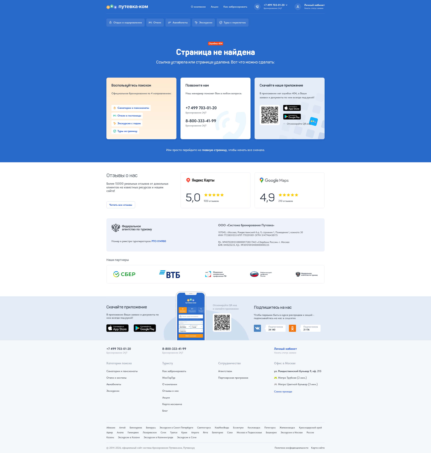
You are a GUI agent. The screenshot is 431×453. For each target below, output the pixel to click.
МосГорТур (168, 377)
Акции (214, 6)
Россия (310, 432)
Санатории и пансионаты (122, 371)
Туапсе (173, 432)
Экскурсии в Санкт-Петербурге (176, 427)
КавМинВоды (222, 427)
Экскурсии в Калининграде (158, 437)
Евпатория (217, 432)
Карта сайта (318, 447)
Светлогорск (204, 427)
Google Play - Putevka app (221, 317)
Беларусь (151, 427)
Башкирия (271, 432)
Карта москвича (172, 404)
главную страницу (214, 150)
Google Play (141, 326)
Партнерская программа (233, 377)
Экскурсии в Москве (292, 432)
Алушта (195, 432)
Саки (230, 432)
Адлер (109, 432)
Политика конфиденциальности (291, 447)
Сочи (163, 432)
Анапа (120, 432)
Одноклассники (298, 326)
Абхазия (110, 427)
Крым (184, 432)
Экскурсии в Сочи (186, 437)
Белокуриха (136, 427)
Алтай (122, 427)
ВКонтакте (260, 326)
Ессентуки (238, 427)
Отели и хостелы (116, 377)
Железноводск (287, 427)
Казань (110, 437)
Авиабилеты (113, 384)
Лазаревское (150, 432)
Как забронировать (235, 6)
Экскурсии (112, 390)
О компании (198, 6)
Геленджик (133, 432)
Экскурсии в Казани (129, 437)
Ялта (205, 432)
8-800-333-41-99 (201, 120)
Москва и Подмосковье (249, 432)
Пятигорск (270, 427)
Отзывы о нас (170, 390)
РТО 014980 (159, 241)
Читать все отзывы (120, 204)
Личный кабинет (285, 348)
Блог (165, 410)
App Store (112, 326)
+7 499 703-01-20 (201, 107)
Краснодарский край (310, 427)
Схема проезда (283, 391)
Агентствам (225, 371)
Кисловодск (254, 427)
